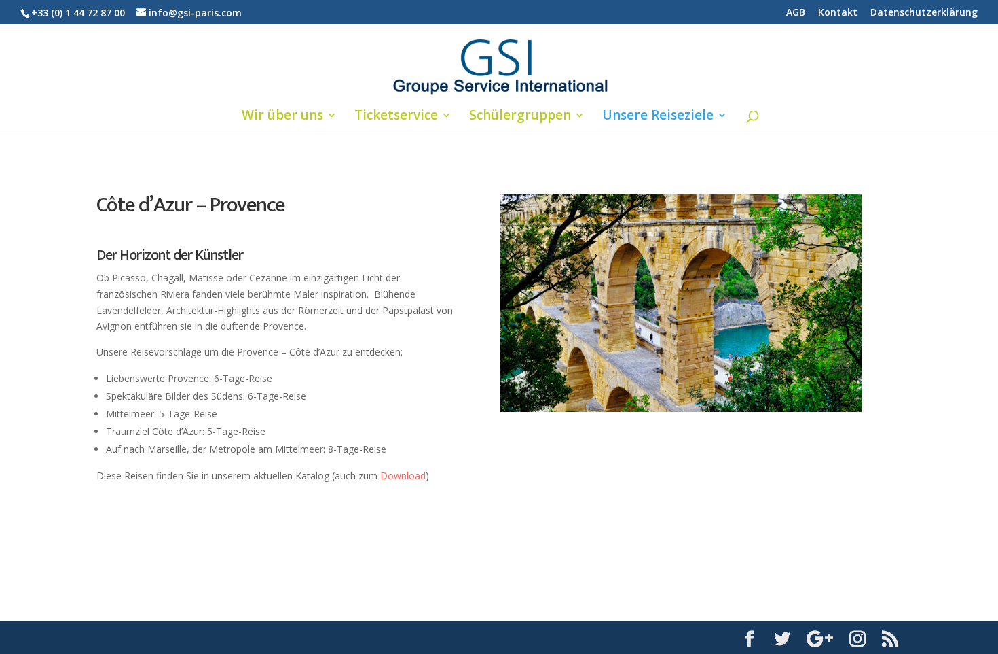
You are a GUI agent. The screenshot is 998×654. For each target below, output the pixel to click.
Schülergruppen (520, 117)
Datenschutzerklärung (924, 12)
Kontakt (837, 12)
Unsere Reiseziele (658, 117)
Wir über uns (282, 117)
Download (403, 475)
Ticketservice (396, 117)
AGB (795, 12)
